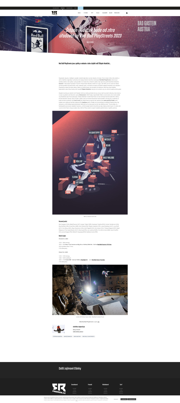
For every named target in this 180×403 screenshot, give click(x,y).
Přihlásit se (126, 12)
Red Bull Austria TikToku (104, 244)
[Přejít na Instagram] (76, 395)
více (76, 400)
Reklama (74, 393)
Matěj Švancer (68, 336)
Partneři (74, 391)
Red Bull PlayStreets (88, 336)
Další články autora (78, 331)
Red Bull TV (84, 260)
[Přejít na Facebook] (73, 395)
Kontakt (74, 388)
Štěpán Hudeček (57, 336)
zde (98, 322)
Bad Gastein (77, 336)
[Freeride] (56, 13)
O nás (74, 390)
